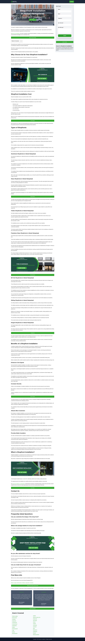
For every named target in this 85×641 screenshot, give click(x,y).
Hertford (34, 623)
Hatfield (34, 615)
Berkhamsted (19, 582)
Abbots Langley (13, 582)
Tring (13, 630)
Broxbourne (35, 629)
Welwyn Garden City (36, 617)
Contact (71, 1)
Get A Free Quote (33, 608)
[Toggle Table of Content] (20, 41)
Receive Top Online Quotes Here (32, 585)
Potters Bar (35, 618)
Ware (34, 628)
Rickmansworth (15, 628)
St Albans (23, 582)
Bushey (13, 631)
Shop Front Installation (16, 33)
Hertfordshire (14, 625)
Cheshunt (34, 626)
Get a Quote (32, 19)
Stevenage (35, 620)
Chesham (31, 582)
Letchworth (35, 625)
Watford (13, 627)
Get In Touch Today (32, 37)
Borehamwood (14, 633)
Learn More (33, 487)
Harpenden (28, 582)
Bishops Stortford (36, 634)
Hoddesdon (35, 631)
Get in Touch (32, 396)
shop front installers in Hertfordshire (18, 483)
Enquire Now (32, 196)
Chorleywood (14, 622)
